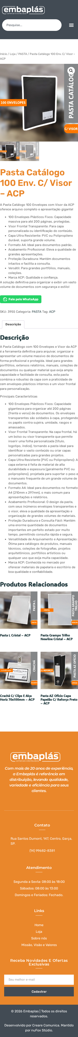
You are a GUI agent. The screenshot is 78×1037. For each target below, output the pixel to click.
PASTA (22, 54)
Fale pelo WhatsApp (23, 299)
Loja (13, 54)
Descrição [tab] (13, 324)
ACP (52, 312)
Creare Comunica (45, 1025)
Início (3, 54)
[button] (71, 25)
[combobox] (32, 25)
